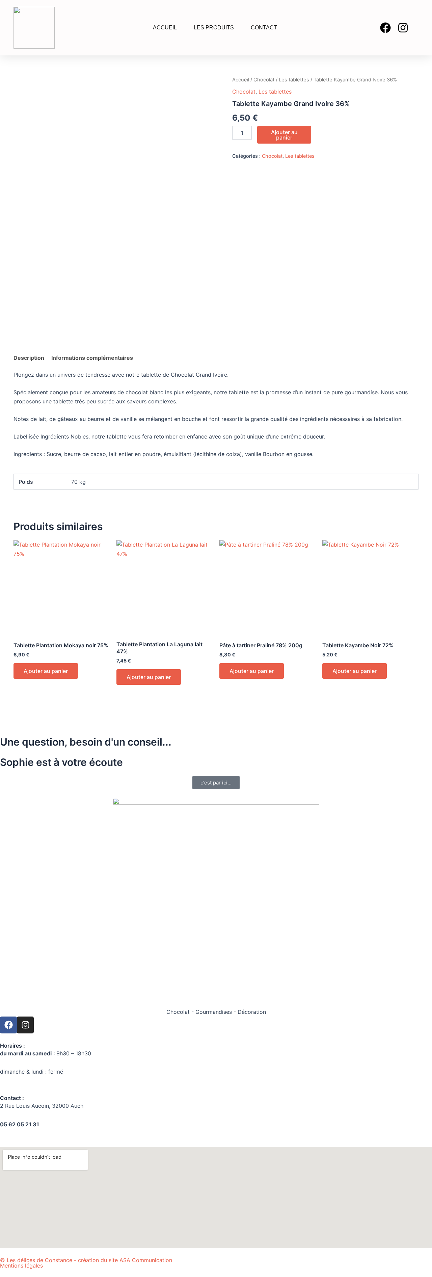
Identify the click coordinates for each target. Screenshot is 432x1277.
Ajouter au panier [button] (46, 671)
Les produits (214, 27)
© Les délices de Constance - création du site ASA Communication (86, 1260)
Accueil (165, 27)
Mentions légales (21, 1265)
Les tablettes (294, 80)
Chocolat (263, 80)
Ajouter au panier (284, 135)
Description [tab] (29, 357)
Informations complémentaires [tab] (92, 357)
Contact (264, 27)
